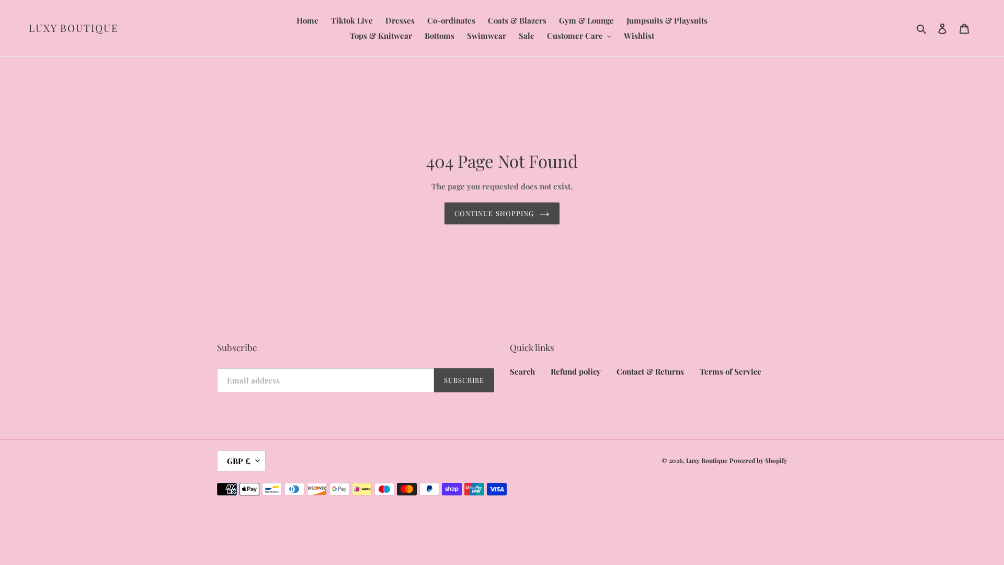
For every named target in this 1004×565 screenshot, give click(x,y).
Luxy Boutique (74, 28)
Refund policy (576, 371)
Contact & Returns (650, 371)
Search (522, 371)
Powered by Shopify (758, 460)
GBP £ (238, 461)
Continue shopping (494, 213)
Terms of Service (730, 371)
